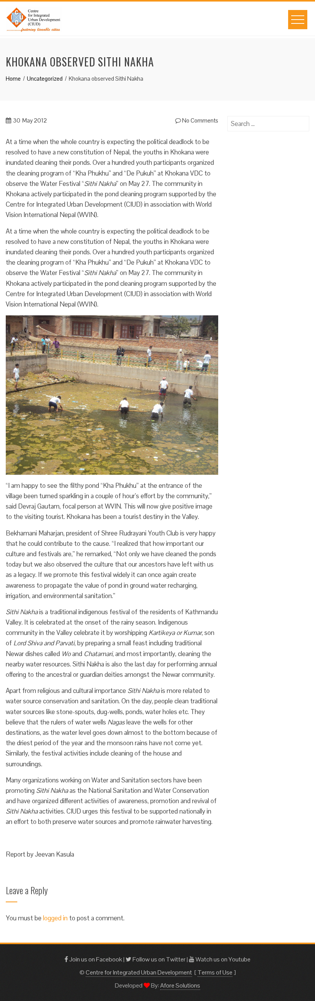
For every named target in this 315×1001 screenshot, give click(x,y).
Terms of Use (214, 972)
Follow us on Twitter (158, 959)
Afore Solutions (180, 985)
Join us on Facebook (95, 959)
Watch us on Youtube (222, 959)
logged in (55, 918)
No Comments (199, 120)
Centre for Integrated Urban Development (139, 972)
